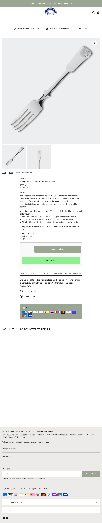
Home (4, 173)
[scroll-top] (97, 518)
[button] (4, 12)
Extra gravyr (51, 260)
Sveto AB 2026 (42, 489)
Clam (11, 173)
